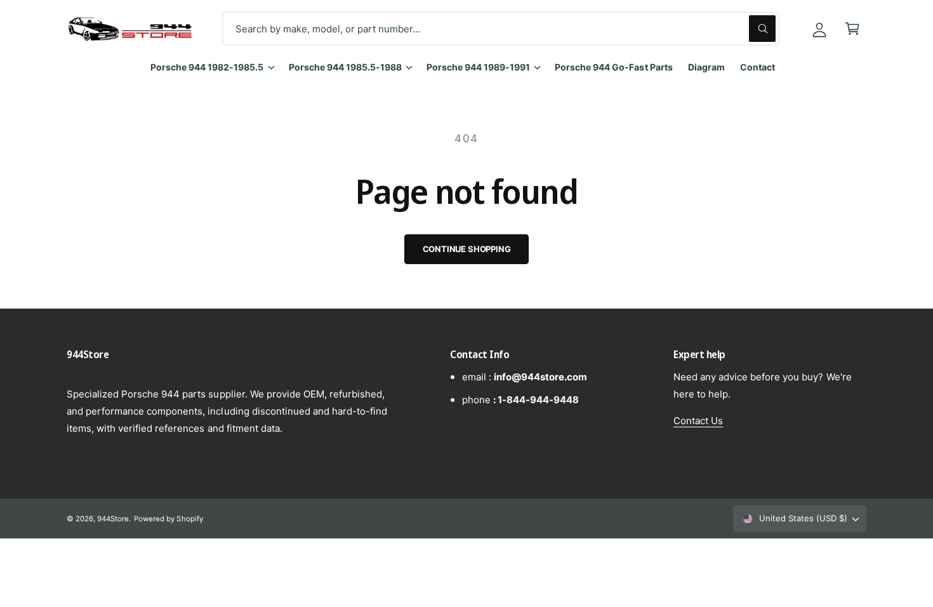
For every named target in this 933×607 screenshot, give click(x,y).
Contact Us (698, 421)
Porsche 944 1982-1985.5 (206, 67)
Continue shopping (467, 249)
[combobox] (501, 28)
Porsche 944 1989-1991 (478, 67)
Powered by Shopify (168, 518)
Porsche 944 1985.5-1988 (345, 67)
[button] (852, 28)
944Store (113, 518)
